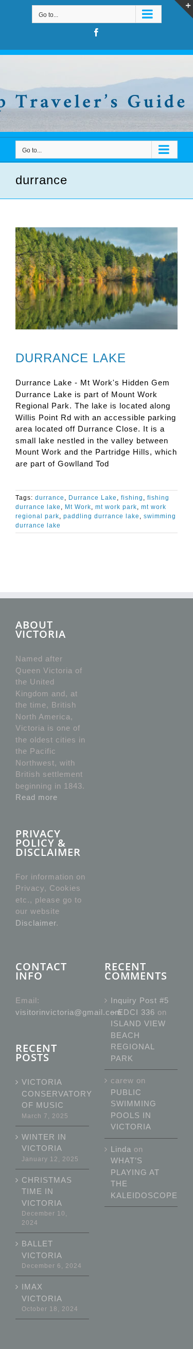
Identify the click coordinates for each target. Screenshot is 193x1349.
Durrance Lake (92, 497)
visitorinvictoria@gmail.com (68, 1012)
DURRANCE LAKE (70, 358)
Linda (121, 1149)
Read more (36, 797)
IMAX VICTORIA (42, 1292)
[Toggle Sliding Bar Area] (183, 9)
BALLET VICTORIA (42, 1249)
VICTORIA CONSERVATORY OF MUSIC (53, 1093)
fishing (132, 497)
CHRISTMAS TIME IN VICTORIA (47, 1191)
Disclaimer (35, 922)
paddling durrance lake (101, 516)
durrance (49, 497)
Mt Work (78, 507)
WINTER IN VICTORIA (44, 1142)
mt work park (116, 507)
